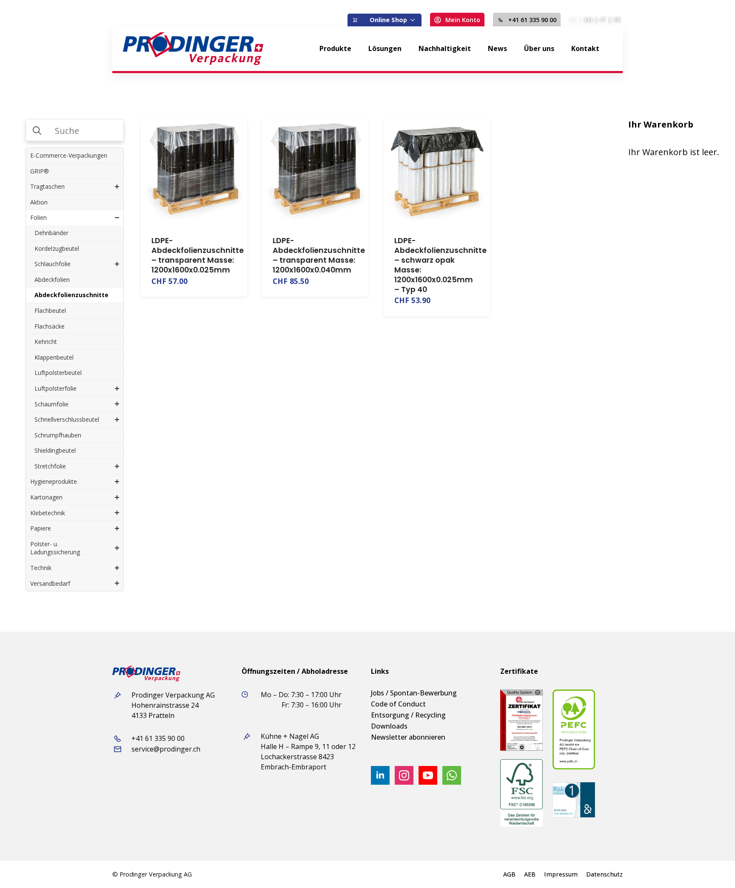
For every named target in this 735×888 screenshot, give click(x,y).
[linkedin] (380, 775)
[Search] (37, 130)
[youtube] (428, 775)
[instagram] (404, 775)
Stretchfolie (50, 466)
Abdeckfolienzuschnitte (71, 295)
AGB (509, 874)
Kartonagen (46, 497)
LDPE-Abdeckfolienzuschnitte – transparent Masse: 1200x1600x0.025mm (197, 255)
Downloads (389, 726)
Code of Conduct (398, 704)
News (497, 48)
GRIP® (39, 171)
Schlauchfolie (52, 264)
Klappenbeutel (54, 357)
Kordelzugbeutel (56, 248)
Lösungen (385, 48)
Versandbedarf (50, 583)
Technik (40, 568)
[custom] (451, 775)
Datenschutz (604, 874)
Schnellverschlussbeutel (66, 419)
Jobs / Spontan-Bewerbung (414, 692)
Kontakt (585, 48)
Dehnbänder (51, 233)
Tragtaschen (47, 186)
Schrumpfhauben (57, 435)
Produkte (335, 48)
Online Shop (388, 20)
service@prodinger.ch (165, 749)
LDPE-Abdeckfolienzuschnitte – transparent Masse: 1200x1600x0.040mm (319, 255)
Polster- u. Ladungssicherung (55, 548)
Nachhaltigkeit (445, 48)
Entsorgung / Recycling (408, 715)
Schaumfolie (51, 404)
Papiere (40, 528)
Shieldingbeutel (55, 450)
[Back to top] (713, 866)
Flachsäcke (49, 326)
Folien (38, 217)
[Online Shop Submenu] (414, 20)
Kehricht (45, 342)
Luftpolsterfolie (55, 388)
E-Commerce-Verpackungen (68, 155)
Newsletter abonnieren (408, 737)
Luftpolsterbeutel (58, 373)
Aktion (39, 202)
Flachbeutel (50, 310)
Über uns (539, 48)
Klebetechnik (47, 513)
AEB (530, 874)
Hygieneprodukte (53, 481)
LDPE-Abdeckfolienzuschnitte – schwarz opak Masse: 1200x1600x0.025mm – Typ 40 (440, 264)
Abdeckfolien (52, 279)
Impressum (561, 874)
